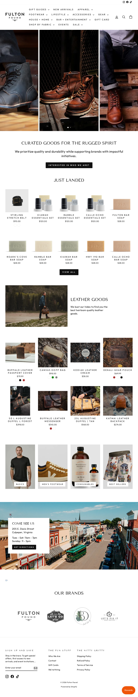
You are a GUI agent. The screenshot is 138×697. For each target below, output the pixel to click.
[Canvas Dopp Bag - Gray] (56, 377)
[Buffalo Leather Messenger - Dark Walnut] (54, 428)
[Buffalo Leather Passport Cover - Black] (20, 380)
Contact (52, 660)
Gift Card (102, 19)
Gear (102, 14)
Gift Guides (38, 9)
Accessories (82, 14)
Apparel (84, 9)
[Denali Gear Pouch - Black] (121, 377)
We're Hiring (54, 669)
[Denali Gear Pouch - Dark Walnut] (118, 377)
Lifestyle (59, 14)
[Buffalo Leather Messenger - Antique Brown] (51, 428)
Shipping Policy (84, 656)
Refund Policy (83, 660)
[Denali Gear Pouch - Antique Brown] (114, 377)
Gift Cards (53, 665)
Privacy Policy (83, 669)
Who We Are (54, 656)
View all (69, 272)
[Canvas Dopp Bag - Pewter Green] (52, 377)
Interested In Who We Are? (69, 165)
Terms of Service (85, 665)
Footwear (37, 14)
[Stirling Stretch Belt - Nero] (15, 225)
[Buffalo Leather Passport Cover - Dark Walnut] (16, 380)
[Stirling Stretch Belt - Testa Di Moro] (19, 225)
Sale (77, 24)
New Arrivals (63, 9)
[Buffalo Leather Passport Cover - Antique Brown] (24, 380)
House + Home (39, 19)
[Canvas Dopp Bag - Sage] (49, 377)
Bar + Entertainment (72, 19)
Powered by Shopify (69, 687)
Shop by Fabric (40, 24)
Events (63, 24)
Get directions (24, 547)
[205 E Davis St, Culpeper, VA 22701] (69, 535)
